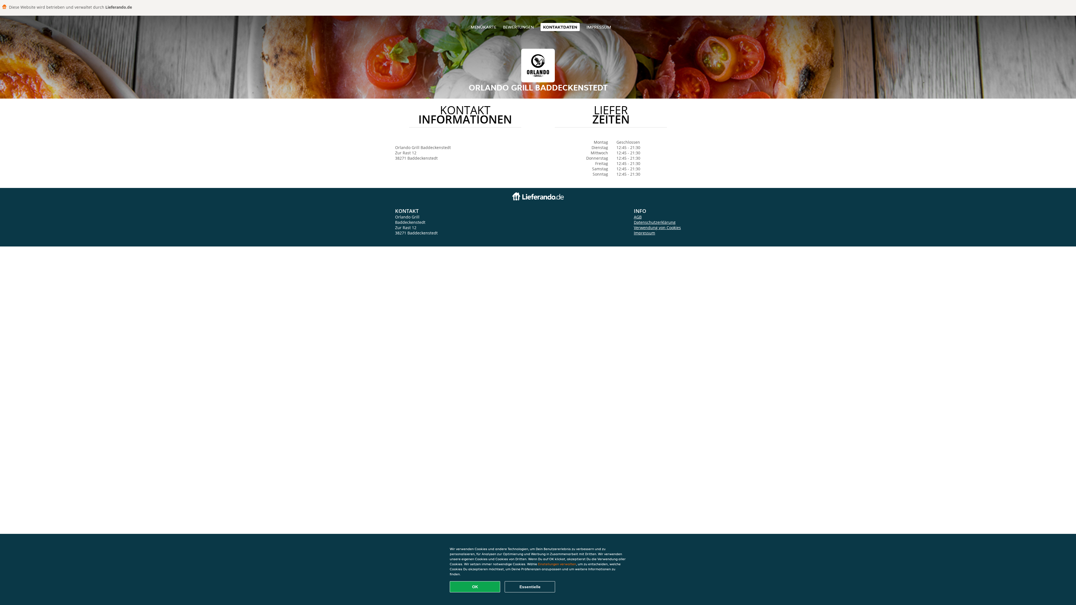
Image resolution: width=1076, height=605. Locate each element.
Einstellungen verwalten (557, 564)
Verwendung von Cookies (657, 227)
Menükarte (483, 27)
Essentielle (530, 587)
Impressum (598, 27)
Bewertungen (518, 27)
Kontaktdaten (560, 27)
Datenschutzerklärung (655, 222)
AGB (638, 217)
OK (475, 587)
